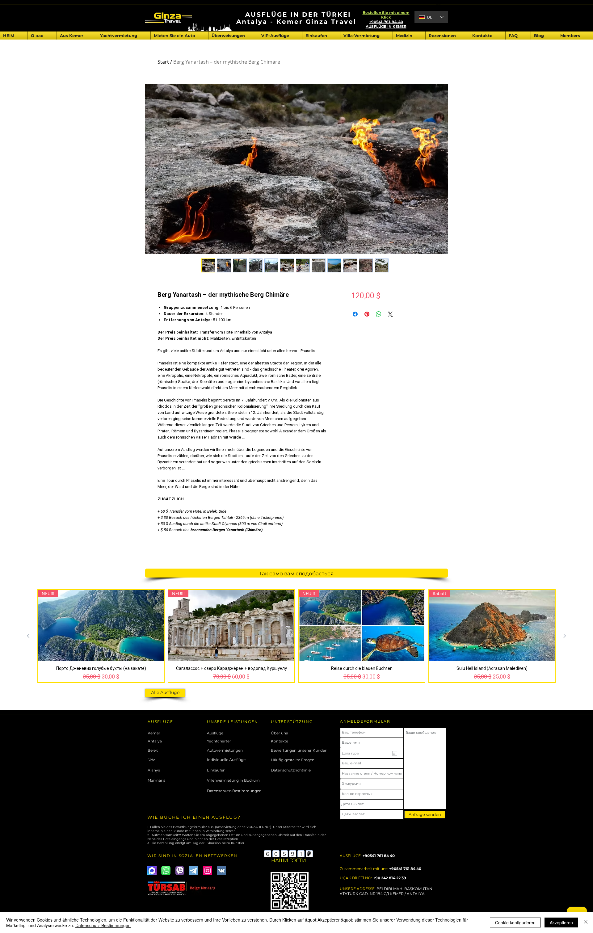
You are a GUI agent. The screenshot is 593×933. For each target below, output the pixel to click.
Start (163, 61)
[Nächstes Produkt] (564, 636)
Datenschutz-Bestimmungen (103, 925)
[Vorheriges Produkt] (28, 636)
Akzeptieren (561, 922)
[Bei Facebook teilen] (355, 314)
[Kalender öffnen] (394, 753)
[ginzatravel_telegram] (193, 870)
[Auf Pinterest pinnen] (367, 314)
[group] (296, 636)
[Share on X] (390, 314)
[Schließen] (585, 922)
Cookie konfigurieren (515, 922)
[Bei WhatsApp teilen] (378, 314)
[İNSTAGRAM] (207, 870)
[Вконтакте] (221, 870)
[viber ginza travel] (179, 870)
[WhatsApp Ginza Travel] (165, 870)
